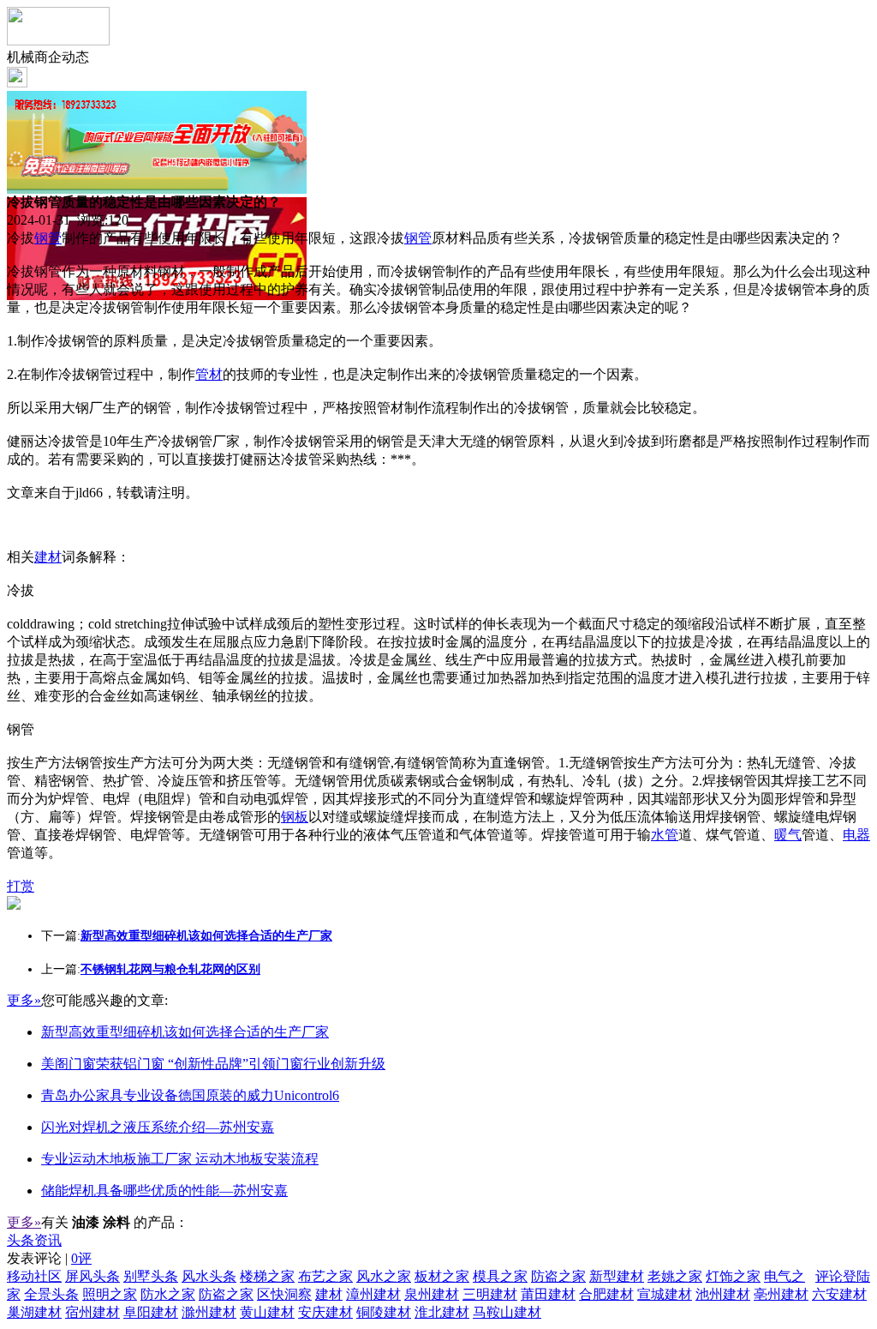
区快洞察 (284, 1294)
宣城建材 (664, 1294)
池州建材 (722, 1294)
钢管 (48, 238)
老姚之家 (674, 1276)
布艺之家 (325, 1276)
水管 (664, 834)
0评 (81, 1258)
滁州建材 (209, 1312)
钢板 (294, 816)
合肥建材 (606, 1294)
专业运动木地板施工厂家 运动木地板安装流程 (180, 1159)
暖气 (788, 834)
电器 (856, 834)
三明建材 (489, 1294)
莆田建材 (548, 1294)
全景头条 (51, 1294)
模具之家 (500, 1276)
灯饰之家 (733, 1276)
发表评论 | (49, 1258)
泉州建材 (431, 1294)
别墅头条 (150, 1276)
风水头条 (209, 1276)
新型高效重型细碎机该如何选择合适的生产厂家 (185, 1032)
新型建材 (616, 1276)
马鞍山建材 (507, 1312)
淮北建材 (442, 1312)
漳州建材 (373, 1294)
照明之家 (109, 1294)
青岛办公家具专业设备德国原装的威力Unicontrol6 (190, 1095)
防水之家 (167, 1294)
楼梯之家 (267, 1276)
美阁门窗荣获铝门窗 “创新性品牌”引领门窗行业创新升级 (213, 1063)
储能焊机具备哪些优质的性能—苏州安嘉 (164, 1190)
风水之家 (383, 1276)
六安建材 (839, 1294)
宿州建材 (92, 1312)
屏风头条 (92, 1276)
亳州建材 (781, 1294)
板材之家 (442, 1276)
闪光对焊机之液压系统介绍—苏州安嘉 (157, 1127)
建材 (48, 557)
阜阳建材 (150, 1312)
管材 (209, 374)
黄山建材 (267, 1312)
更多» (24, 1000)
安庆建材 (325, 1312)
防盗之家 (558, 1276)
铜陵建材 (383, 1312)
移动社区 (34, 1276)
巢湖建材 (34, 1312)
